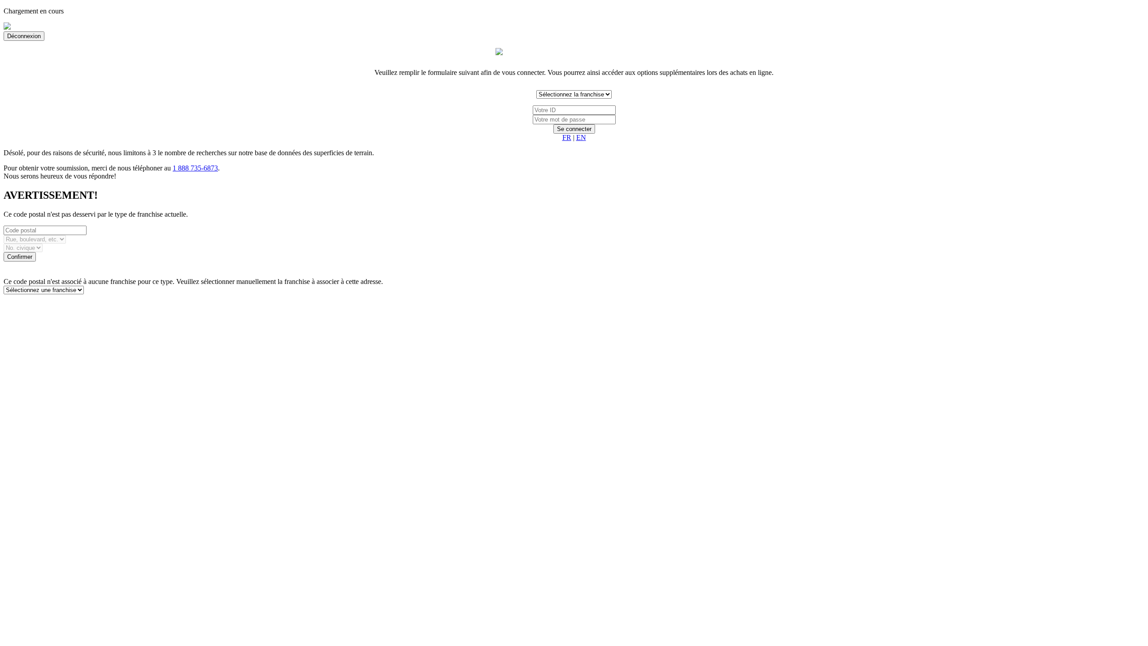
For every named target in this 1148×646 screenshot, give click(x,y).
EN (581, 137)
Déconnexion (24, 36)
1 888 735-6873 (195, 168)
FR (566, 137)
